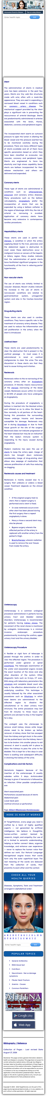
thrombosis (22, 424)
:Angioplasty (24, 201)
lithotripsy (28, 696)
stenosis (7, 241)
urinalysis (8, 684)
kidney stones (30, 623)
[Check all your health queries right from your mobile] (23, 1010)
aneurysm (8, 195)
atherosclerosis (35, 192)
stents (7, 452)
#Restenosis (20, 810)
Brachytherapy (18, 540)
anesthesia (9, 666)
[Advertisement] (23, 50)
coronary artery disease (22, 106)
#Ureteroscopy (32, 810)
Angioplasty (37, 381)
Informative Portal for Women (13, 12)
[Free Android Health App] (23, 1019)
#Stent (12, 810)
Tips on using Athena (34, 12)
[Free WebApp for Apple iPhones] (23, 1028)
